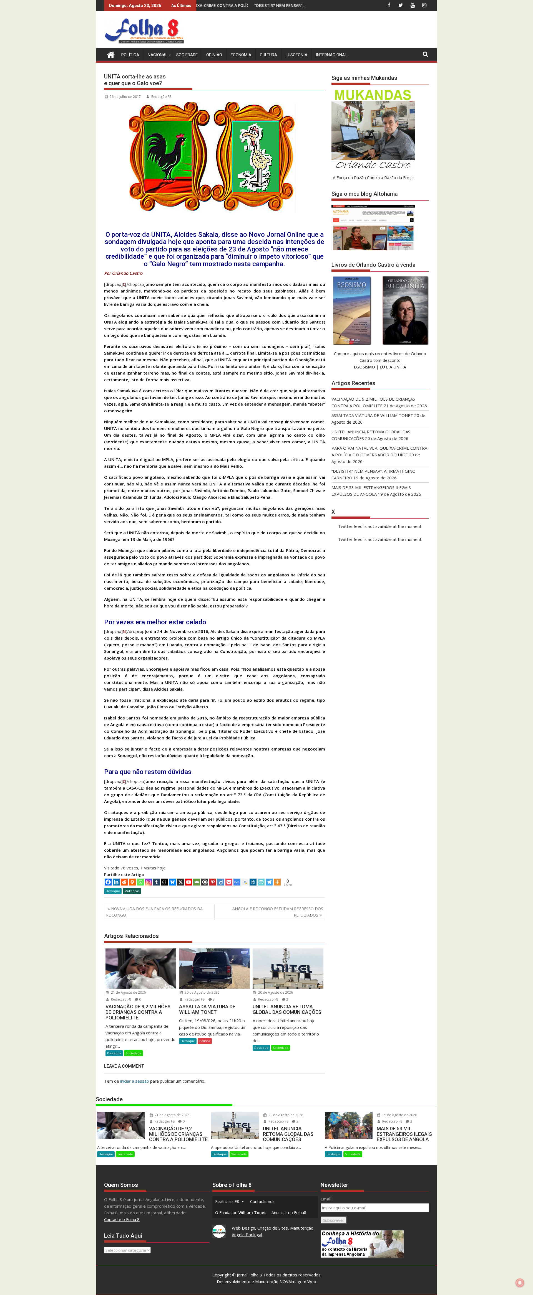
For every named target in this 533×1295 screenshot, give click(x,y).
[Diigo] (220, 882)
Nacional (158, 54)
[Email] (196, 882)
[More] (277, 882)
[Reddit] (124, 882)
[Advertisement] (328, 30)
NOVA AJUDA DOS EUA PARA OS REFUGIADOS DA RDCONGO (154, 911)
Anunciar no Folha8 (288, 1212)
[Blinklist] (204, 882)
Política (130, 54)
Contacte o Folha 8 (122, 1219)
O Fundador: (240, 1212)
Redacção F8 (161, 96)
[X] (180, 882)
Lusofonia (296, 54)
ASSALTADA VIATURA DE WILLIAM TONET (372, 415)
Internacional (331, 54)
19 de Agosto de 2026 (399, 1115)
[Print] (132, 882)
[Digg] (253, 882)
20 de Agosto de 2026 (201, 992)
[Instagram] (148, 882)
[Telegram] (269, 882)
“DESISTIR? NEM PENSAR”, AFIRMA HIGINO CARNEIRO (245, 5)
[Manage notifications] (520, 1282)
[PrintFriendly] (261, 882)
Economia (241, 54)
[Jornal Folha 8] (109, 54)
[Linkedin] (116, 882)
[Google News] (236, 882)
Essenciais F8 (227, 1201)
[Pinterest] (212, 882)
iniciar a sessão (134, 1081)
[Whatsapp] (140, 882)
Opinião (214, 54)
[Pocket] (228, 882)
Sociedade (187, 54)
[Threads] (164, 882)
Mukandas (131, 891)
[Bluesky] (172, 882)
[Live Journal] (245, 882)
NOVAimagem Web (298, 1281)
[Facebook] (108, 882)
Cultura (268, 54)
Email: (327, 1199)
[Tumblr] (156, 882)
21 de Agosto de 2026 (128, 992)
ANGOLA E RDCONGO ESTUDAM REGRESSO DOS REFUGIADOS (277, 911)
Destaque (113, 891)
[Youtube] (188, 882)
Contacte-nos (262, 1201)
